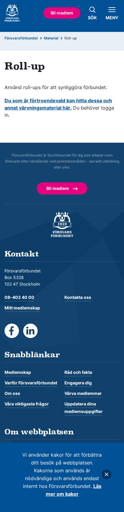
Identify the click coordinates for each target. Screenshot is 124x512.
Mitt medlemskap (22, 307)
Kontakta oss (77, 297)
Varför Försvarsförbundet (31, 382)
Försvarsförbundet (21, 38)
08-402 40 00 (19, 297)
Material (51, 38)
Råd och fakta (78, 372)
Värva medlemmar (83, 393)
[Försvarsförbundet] (62, 224)
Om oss (12, 393)
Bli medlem (62, 12)
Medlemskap (18, 372)
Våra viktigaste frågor (27, 403)
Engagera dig (78, 382)
